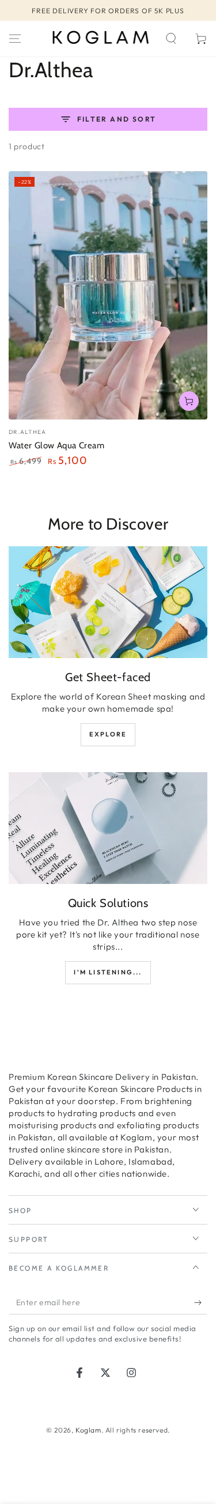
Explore (108, 734)
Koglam (88, 1430)
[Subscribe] (200, 1303)
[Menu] (15, 38)
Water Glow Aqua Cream (57, 445)
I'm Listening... (108, 972)
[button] (171, 38)
